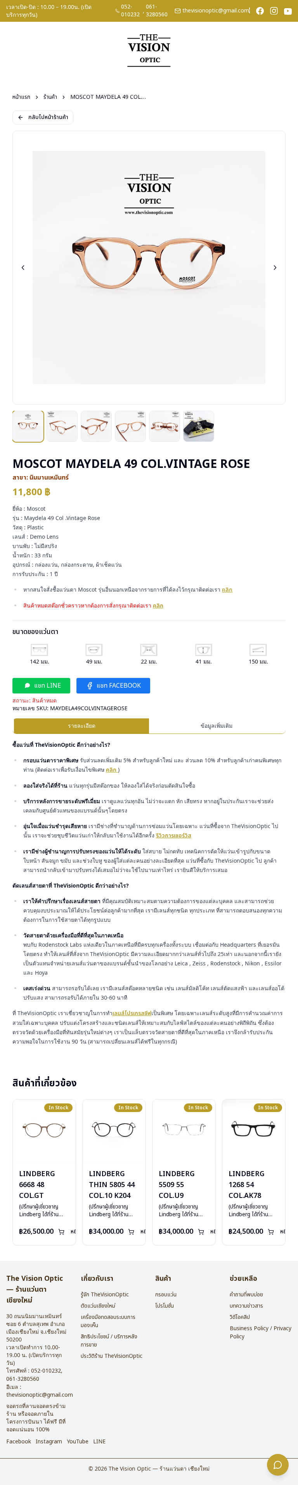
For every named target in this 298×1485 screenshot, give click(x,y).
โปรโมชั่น (164, 1306)
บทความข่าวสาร (246, 1306)
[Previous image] (23, 268)
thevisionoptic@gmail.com (215, 11)
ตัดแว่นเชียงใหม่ (98, 1306)
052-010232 (130, 11)
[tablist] (149, 726)
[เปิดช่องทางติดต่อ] (278, 1465)
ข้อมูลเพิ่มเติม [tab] (216, 725)
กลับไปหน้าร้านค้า (48, 117)
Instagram (49, 1442)
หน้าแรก (21, 97)
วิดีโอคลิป (240, 1317)
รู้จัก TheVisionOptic (105, 1295)
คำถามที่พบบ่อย (246, 1295)
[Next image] (275, 268)
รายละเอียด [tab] (81, 725)
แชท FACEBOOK (119, 685)
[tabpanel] (149, 893)
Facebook (18, 1442)
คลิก (227, 590)
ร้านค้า (50, 97)
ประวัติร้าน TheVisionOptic (111, 1356)
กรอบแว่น (166, 1295)
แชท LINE (47, 685)
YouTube (77, 1442)
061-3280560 (157, 11)
